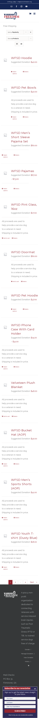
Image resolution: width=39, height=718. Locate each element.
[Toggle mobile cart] (30, 13)
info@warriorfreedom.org (24, 1)
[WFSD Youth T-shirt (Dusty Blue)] (5, 536)
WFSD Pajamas (22, 171)
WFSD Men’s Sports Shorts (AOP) (21, 484)
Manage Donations (27, 653)
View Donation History (28, 659)
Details (26, 71)
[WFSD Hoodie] (5, 60)
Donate (27, 649)
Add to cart (6, 238)
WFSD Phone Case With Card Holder (22, 329)
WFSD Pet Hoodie (24, 295)
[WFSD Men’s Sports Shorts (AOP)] (5, 482)
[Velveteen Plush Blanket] (5, 385)
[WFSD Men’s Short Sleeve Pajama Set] (5, 135)
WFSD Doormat (23, 252)
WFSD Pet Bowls (23, 87)
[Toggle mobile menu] (34, 13)
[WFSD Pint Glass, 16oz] (5, 207)
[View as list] (21, 44)
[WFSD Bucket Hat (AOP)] (5, 432)
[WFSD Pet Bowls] (5, 90)
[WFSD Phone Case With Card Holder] (5, 327)
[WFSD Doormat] (5, 254)
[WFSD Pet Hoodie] (5, 297)
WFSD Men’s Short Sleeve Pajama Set (20, 137)
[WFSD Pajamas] (5, 173)
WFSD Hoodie (21, 58)
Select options (15, 72)
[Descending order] (31, 32)
